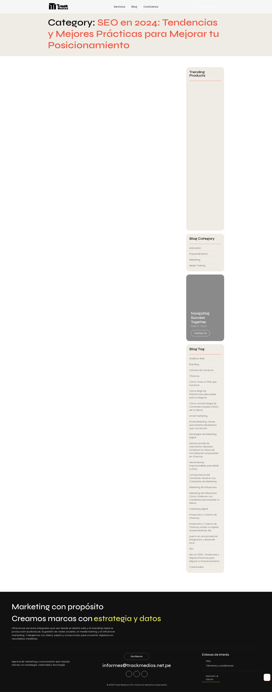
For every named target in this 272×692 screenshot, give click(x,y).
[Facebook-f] (129, 674)
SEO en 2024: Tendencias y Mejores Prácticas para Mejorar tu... (104, 140)
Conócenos (150, 6)
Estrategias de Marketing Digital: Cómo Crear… (202, 201)
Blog (134, 6)
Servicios (119, 6)
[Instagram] (144, 674)
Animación (54, 135)
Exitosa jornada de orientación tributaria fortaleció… (200, 160)
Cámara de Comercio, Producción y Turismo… (201, 118)
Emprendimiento (68, 135)
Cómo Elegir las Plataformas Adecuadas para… (204, 221)
